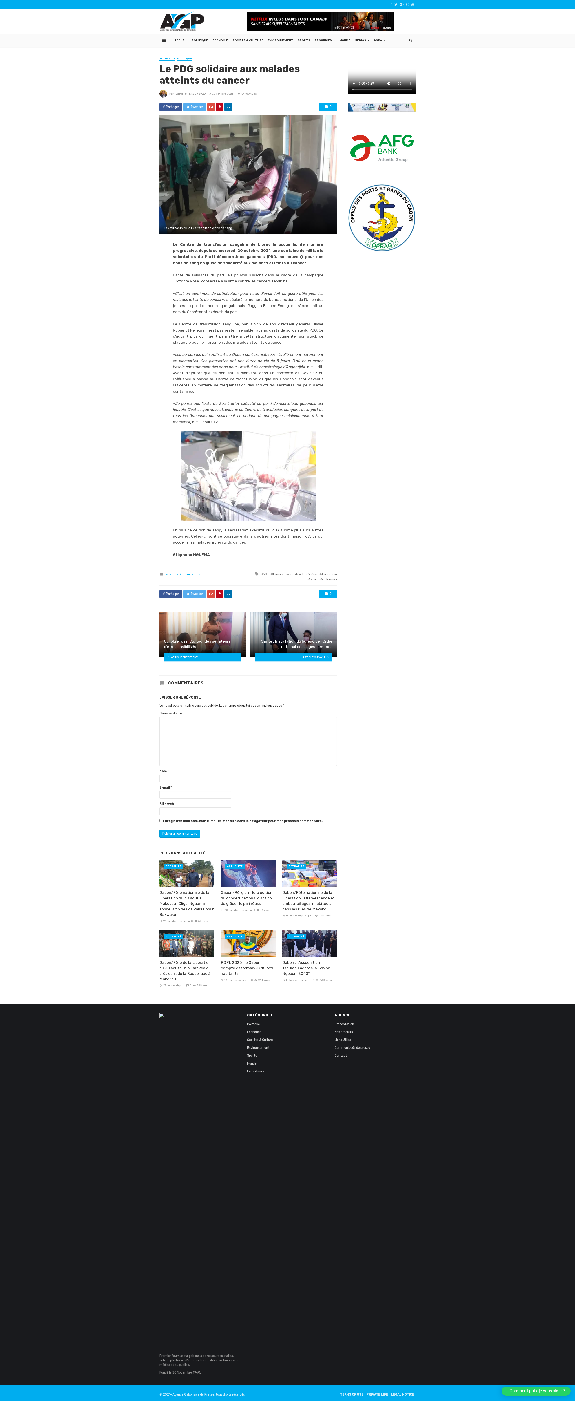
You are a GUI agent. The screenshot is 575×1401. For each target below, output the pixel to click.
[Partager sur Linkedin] (228, 107)
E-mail (165, 787)
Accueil (180, 40)
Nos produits (344, 1032)
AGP (265, 574)
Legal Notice (402, 1395)
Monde (344, 40)
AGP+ (378, 40)
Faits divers (255, 1071)
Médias (360, 40)
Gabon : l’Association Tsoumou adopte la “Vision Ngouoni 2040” (306, 968)
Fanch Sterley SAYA (190, 93)
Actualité (167, 58)
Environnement (280, 40)
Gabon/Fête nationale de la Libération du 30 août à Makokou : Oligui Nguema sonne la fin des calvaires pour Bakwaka (186, 903)
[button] (536, 1391)
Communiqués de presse (352, 1048)
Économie (220, 40)
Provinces (323, 40)
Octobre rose (328, 579)
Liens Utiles (343, 1040)
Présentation (344, 1024)
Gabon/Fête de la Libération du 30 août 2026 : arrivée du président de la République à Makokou (185, 970)
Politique (200, 40)
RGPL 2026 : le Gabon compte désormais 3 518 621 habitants (247, 968)
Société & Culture (247, 40)
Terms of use (351, 1395)
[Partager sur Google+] (211, 107)
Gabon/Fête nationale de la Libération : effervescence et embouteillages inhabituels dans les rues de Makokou (308, 900)
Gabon (312, 579)
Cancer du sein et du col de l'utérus (294, 574)
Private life (377, 1395)
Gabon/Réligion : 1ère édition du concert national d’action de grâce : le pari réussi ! (246, 898)
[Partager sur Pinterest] (219, 107)
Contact (341, 1056)
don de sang (329, 574)
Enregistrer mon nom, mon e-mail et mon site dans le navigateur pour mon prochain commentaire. (243, 821)
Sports (304, 40)
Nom (164, 771)
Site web (166, 804)
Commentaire (170, 713)
